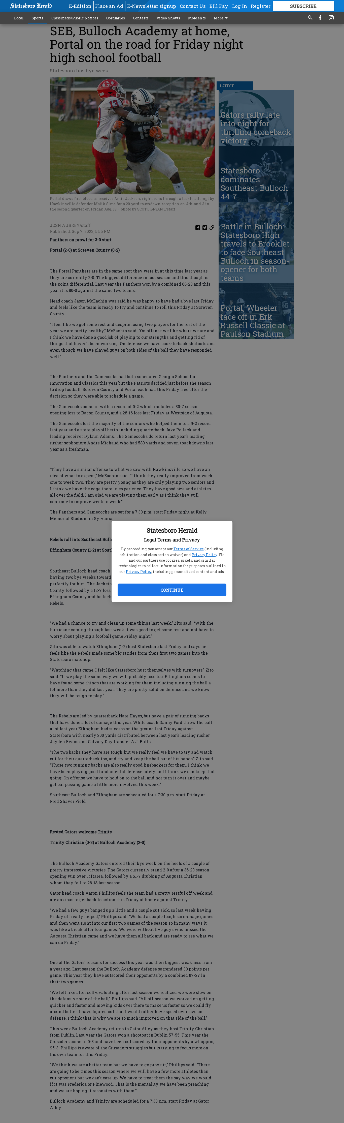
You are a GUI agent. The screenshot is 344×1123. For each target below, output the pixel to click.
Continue (172, 590)
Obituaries (115, 18)
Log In (239, 6)
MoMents (197, 18)
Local (19, 18)
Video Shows (168, 18)
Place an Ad (109, 6)
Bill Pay (219, 6)
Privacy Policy (204, 554)
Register (260, 6)
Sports (37, 18)
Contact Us (193, 6)
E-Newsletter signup (151, 6)
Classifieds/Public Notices (74, 18)
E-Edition (80, 6)
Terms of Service (189, 549)
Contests (141, 18)
